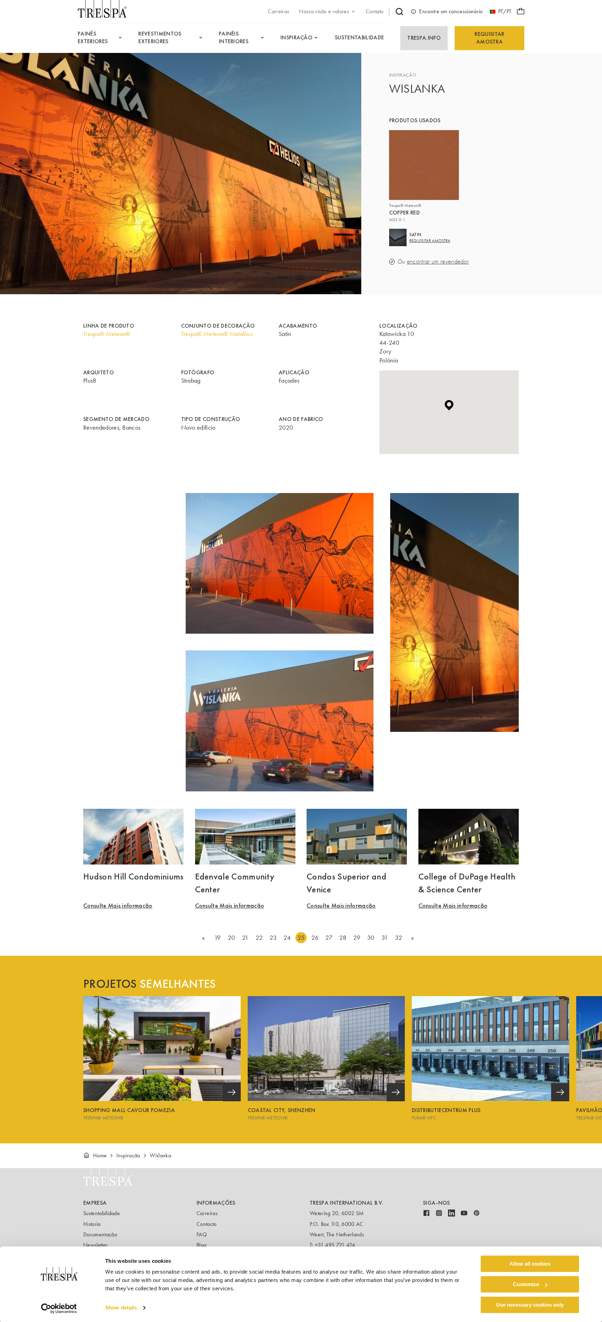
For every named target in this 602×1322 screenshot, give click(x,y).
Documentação (100, 1234)
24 (287, 937)
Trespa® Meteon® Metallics (217, 334)
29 (356, 937)
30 (371, 937)
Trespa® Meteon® (106, 334)
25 (301, 937)
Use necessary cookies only (530, 1305)
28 (342, 937)
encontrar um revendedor (438, 261)
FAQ (201, 1234)
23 (273, 937)
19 (217, 937)
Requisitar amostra (489, 37)
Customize (526, 1284)
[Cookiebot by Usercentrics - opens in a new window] (59, 1308)
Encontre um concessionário (451, 11)
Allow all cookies (529, 1264)
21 (245, 937)
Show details (121, 1308)
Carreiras (207, 1213)
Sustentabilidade (101, 1213)
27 (328, 937)
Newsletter (95, 1245)
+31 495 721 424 (335, 1245)
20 (231, 937)
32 (398, 937)
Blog (201, 1245)
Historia (92, 1224)
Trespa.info (424, 37)
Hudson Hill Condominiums (133, 876)
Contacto (206, 1224)
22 (259, 937)
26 (314, 937)
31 (384, 937)
